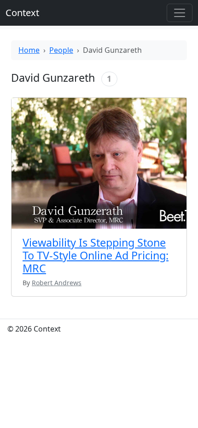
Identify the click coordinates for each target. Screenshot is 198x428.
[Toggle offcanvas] (179, 13)
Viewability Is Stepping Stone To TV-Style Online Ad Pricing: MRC (96, 255)
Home (29, 50)
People (61, 50)
